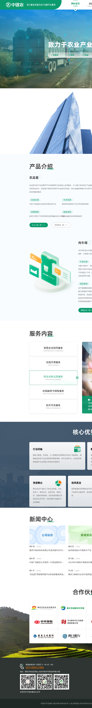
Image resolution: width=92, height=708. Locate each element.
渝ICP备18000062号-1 (61, 703)
